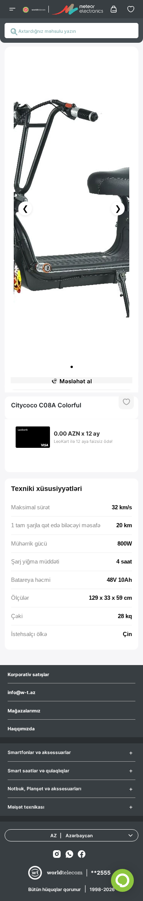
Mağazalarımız (24, 711)
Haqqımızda (21, 728)
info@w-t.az (21, 692)
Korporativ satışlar (28, 674)
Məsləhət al (75, 381)
